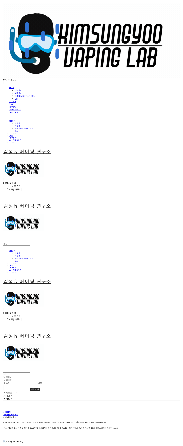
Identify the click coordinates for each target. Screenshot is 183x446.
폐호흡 (18, 93)
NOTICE (12, 101)
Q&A (11, 104)
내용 (40, 383)
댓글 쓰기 (35, 389)
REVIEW (12, 107)
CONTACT (13, 112)
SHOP (11, 87)
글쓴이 (6, 383)
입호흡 (18, 90)
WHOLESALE (15, 109)
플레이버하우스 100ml (25, 96)
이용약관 (7, 412)
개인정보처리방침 (10, 414)
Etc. (16, 98)
